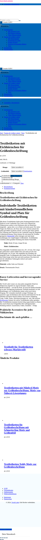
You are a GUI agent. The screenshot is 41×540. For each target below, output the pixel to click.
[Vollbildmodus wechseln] (3, 537)
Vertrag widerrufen (6, 529)
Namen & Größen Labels (12, 37)
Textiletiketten (8, 30)
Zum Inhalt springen (6, 1)
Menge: (5, 167)
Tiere (22, 133)
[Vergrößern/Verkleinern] (1, 537)
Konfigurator (8, 48)
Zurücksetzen (28, 171)
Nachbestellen (8, 49)
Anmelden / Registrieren (11, 4)
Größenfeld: (5, 171)
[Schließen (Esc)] (7, 537)
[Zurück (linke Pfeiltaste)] (1, 539)
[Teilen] (5, 537)
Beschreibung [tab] (8, 187)
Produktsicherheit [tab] (9, 188)
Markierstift (10, 236)
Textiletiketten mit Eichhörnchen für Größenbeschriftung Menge (10, 177)
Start (1, 133)
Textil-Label (15, 502)
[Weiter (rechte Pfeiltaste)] (3, 539)
